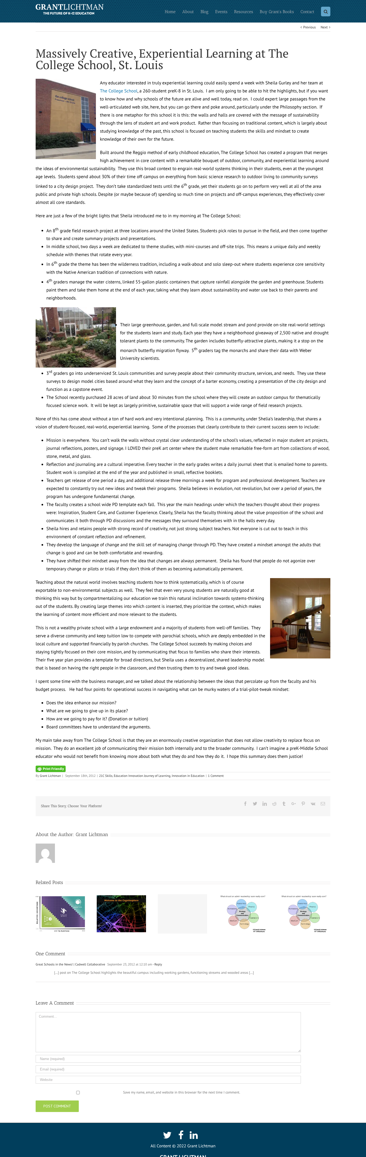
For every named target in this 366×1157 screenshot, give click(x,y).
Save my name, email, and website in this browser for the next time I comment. (181, 1092)
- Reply (157, 965)
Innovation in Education (188, 776)
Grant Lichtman (50, 776)
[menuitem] (173, 11)
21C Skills (106, 776)
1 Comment (216, 776)
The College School (118, 91)
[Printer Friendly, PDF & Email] (51, 768)
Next (324, 27)
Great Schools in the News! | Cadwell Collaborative (70, 965)
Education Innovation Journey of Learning (142, 776)
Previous (309, 27)
